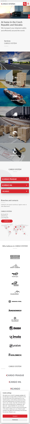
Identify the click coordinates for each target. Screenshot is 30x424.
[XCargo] (15, 386)
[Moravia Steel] (15, 301)
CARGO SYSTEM (15, 366)
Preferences (15, 419)
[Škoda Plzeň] (15, 328)
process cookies (19, 395)
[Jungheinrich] (15, 310)
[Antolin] (15, 283)
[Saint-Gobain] (15, 265)
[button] (15, 179)
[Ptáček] (15, 345)
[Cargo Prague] (15, 373)
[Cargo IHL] (15, 379)
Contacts (7, 221)
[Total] (15, 274)
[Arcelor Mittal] (15, 292)
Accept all (15, 416)
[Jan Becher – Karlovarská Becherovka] (15, 319)
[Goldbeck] (15, 354)
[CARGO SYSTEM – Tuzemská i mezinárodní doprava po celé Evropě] (9, 4)
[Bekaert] (15, 257)
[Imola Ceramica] (15, 336)
